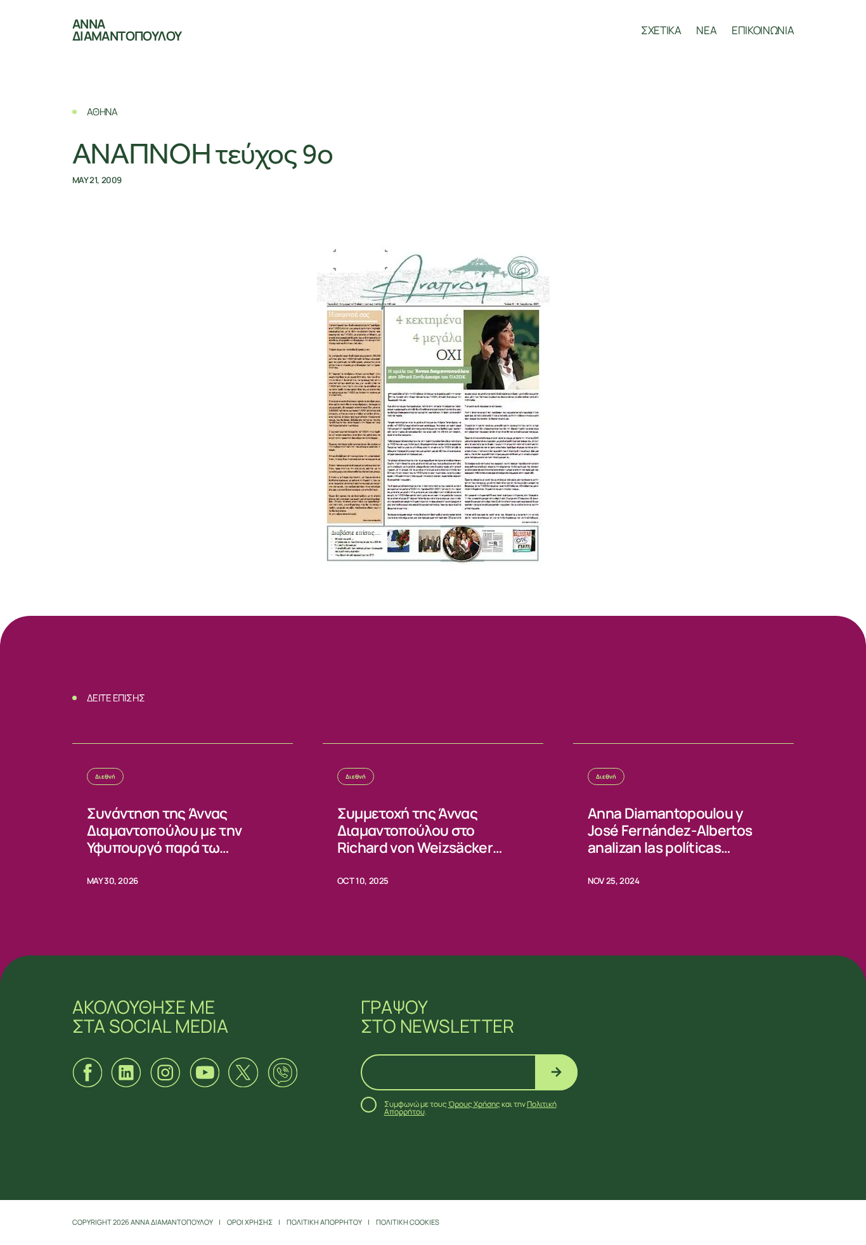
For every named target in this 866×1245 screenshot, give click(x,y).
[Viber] (282, 1072)
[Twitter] (243, 1072)
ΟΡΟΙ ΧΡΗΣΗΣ (250, 1222)
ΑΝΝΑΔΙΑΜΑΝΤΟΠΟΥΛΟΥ (126, 30)
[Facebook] (87, 1072)
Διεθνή (105, 776)
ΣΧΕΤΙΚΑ (661, 30)
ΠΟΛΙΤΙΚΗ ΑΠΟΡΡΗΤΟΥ (324, 1222)
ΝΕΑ (706, 30)
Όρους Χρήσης (474, 1104)
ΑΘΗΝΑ (102, 111)
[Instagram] (165, 1072)
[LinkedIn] (126, 1072)
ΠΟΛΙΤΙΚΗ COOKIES (407, 1222)
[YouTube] (204, 1072)
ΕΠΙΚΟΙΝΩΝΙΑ (763, 30)
